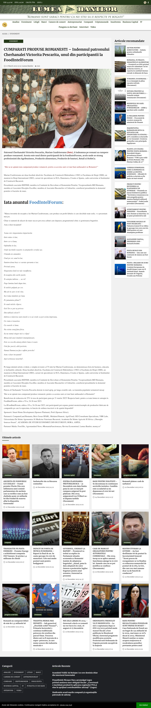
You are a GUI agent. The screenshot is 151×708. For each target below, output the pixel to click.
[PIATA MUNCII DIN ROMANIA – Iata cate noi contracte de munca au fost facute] (120, 253)
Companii (88, 22)
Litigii (36, 22)
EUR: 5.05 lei (19, 2)
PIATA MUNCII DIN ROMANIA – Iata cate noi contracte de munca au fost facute (137, 254)
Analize (15, 22)
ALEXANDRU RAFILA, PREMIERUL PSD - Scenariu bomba (135, 241)
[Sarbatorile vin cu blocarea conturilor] (45, 461)
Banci (44, 22)
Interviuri (83, 27)
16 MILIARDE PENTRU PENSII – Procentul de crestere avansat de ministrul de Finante (135, 119)
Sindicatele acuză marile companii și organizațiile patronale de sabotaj (74, 693)
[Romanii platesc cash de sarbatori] (135, 461)
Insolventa (116, 22)
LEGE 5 (39, 2)
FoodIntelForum (45, 202)
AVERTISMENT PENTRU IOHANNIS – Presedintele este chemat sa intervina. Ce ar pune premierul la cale (138, 212)
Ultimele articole (11, 437)
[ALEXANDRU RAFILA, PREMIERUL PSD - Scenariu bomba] (120, 241)
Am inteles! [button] (143, 705)
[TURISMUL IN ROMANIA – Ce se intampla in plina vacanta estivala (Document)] (120, 82)
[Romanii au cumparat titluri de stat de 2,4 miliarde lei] (16, 601)
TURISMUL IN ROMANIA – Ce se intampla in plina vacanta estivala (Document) (137, 82)
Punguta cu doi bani (68, 27)
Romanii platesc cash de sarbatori (133, 482)
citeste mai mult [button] (66, 705)
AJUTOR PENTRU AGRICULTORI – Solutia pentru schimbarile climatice (136, 51)
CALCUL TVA (30, 2)
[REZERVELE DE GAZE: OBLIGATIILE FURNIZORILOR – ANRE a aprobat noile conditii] (120, 106)
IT (141, 22)
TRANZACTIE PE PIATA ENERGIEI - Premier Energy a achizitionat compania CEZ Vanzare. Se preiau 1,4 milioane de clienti (15, 554)
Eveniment (26, 22)
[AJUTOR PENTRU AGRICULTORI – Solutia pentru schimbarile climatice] (120, 51)
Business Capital (130, 22)
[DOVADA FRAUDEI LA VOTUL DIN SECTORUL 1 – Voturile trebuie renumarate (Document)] (120, 94)
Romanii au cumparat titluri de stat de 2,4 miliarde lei (15, 622)
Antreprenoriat (75, 22)
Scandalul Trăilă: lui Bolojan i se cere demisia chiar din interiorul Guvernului (75, 674)
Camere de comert (57, 22)
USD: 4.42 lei (7, 2)
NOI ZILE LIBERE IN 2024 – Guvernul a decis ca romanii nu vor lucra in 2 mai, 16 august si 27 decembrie (75, 624)
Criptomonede (102, 22)
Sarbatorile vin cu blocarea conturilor (45, 482)
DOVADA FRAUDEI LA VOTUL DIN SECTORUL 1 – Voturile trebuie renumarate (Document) (137, 94)
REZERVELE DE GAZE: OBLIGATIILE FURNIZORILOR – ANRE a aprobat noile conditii (137, 106)
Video (93, 27)
